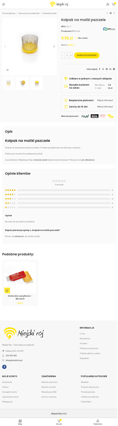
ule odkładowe (88, 160)
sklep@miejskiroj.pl (14, 360)
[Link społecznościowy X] (103, 69)
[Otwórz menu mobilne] (3, 4)
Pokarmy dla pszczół (90, 387)
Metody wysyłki (48, 387)
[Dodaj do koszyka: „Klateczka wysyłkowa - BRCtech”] (7, 290)
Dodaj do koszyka (87, 55)
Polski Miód (86, 401)
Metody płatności (49, 382)
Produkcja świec (88, 392)
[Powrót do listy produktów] (110, 13)
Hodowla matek (50, 13)
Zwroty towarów (49, 396)
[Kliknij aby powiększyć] (7, 70)
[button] (5, 46)
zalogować (19, 236)
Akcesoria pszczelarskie (29, 13)
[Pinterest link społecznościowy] (107, 69)
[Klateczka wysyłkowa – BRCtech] (20, 277)
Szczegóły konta (9, 392)
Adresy (5, 387)
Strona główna (8, 13)
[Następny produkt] (114, 13)
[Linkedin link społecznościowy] (110, 69)
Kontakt (83, 343)
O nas (82, 333)
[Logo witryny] (59, 4)
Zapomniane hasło (10, 396)
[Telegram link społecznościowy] (114, 69)
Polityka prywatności (89, 348)
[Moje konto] (108, 4)
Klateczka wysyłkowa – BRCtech (20, 297)
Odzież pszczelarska (90, 396)
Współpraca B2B (49, 392)
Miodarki (84, 382)
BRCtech (76, 31)
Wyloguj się (7, 401)
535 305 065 (11, 355)
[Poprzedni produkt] (107, 13)
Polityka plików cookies (90, 353)
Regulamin (84, 358)
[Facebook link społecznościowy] (99, 69)
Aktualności (85, 338)
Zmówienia (7, 382)
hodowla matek (40, 160)
